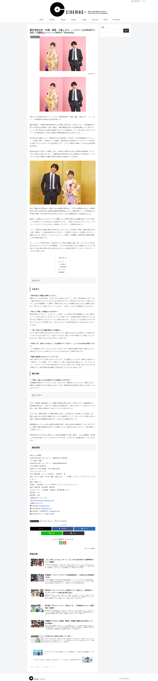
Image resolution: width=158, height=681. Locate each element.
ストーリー (62, 269)
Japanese (137, 1)
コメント (61, 261)
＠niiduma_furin (44, 506)
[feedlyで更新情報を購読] (60, 542)
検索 (102, 27)
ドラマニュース (35, 521)
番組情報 (62, 272)
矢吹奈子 (63, 264)
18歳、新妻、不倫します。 (48, 521)
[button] (73, 533)
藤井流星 (63, 267)
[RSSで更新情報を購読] (64, 542)
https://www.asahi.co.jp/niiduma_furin (42, 500)
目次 (60, 258)
